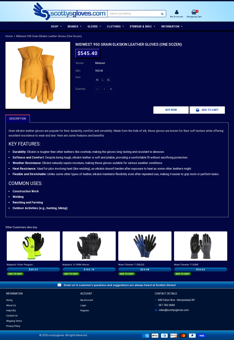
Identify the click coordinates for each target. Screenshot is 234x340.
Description (17, 118)
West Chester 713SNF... (187, 264)
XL (108, 80)
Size (78, 77)
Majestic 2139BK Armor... (77, 264)
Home (9, 36)
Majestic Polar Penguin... (21, 264)
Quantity (80, 88)
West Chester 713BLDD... (132, 264)
